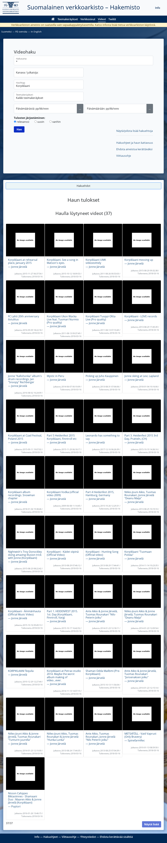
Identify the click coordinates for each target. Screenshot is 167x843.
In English (36, 31)
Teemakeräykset (68, 19)
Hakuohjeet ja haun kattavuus (134, 143)
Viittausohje (123, 156)
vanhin (56, 122)
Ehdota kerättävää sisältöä (116, 837)
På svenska (21, 31)
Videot (102, 19)
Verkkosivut (87, 19)
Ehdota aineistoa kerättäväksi (134, 149)
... (80, 108)
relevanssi (23, 122)
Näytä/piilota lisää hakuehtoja (134, 131)
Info (157, 8)
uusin (40, 122)
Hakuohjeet (50, 837)
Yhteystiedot (88, 837)
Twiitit (112, 19)
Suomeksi (6, 31)
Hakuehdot (83, 186)
